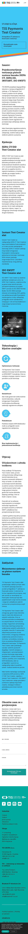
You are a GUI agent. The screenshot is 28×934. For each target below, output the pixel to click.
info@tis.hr (5, 858)
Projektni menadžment (9, 835)
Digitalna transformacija (10, 837)
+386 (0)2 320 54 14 (8, 874)
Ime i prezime (5, 739)
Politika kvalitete (7, 912)
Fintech (4, 815)
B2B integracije (7, 841)
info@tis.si (5, 876)
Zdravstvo (5, 822)
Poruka (4, 757)
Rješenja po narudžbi (9, 839)
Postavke (13, 931)
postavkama (17, 928)
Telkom (4, 817)
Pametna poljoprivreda (9, 824)
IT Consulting (6, 832)
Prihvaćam (5, 931)
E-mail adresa (5, 749)
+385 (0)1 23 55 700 (8, 856)
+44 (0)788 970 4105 (8, 894)
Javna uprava (6, 819)
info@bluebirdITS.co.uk (10, 896)
